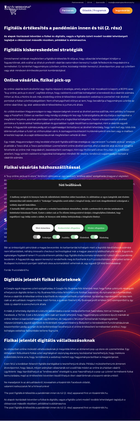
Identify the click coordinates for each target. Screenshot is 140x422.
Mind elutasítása (43, 228)
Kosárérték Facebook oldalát (74, 382)
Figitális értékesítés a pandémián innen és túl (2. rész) (43, 393)
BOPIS (124, 89)
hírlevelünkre (41, 386)
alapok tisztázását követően (24, 36)
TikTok (21, 315)
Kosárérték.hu (100, 393)
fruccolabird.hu (20, 270)
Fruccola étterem (45, 255)
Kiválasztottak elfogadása (69, 228)
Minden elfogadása (96, 228)
